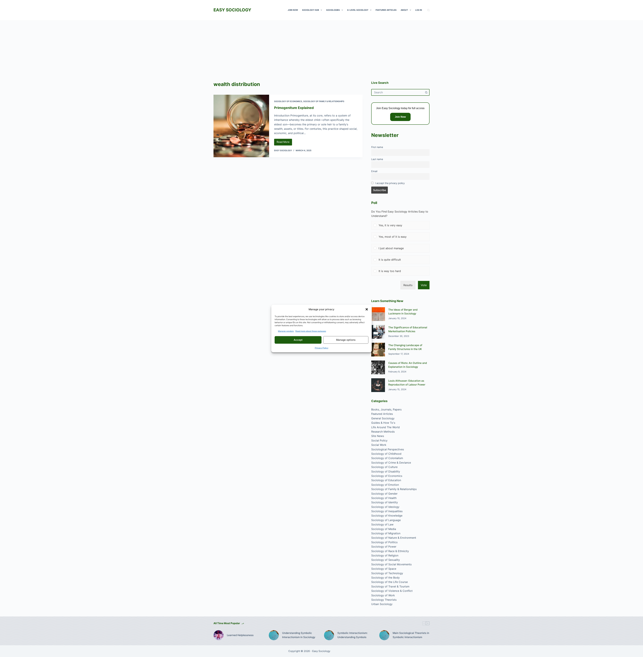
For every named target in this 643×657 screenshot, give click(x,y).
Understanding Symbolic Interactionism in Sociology (298, 635)
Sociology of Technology (387, 573)
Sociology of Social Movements (391, 564)
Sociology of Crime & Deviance (391, 462)
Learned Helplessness (240, 635)
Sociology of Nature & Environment (393, 537)
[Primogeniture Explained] (241, 126)
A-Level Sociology (357, 10)
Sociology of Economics (288, 101)
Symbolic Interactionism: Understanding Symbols (352, 635)
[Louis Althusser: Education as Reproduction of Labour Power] (378, 385)
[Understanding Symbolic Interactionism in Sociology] (274, 635)
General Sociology (383, 418)
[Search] (428, 10)
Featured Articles (386, 10)
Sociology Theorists (384, 599)
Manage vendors (286, 331)
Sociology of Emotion (385, 484)
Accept (298, 339)
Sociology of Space (383, 568)
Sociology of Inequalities (387, 511)
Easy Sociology (232, 9)
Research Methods (383, 431)
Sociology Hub (310, 10)
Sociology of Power (383, 546)
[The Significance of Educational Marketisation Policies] (378, 332)
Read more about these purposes (310, 331)
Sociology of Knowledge (386, 515)
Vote (424, 285)
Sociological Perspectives (387, 449)
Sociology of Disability (385, 471)
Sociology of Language (386, 520)
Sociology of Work (383, 595)
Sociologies (333, 10)
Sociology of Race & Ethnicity (390, 551)
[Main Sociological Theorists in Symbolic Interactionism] (384, 635)
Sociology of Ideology (385, 507)
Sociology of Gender (384, 493)
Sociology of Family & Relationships (323, 101)
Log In (418, 10)
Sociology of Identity (384, 502)
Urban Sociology (381, 604)
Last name (377, 159)
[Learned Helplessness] (218, 635)
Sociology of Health (384, 498)
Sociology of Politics (384, 542)
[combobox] (397, 92)
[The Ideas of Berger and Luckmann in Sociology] (378, 314)
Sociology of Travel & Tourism (390, 586)
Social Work (378, 444)
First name (377, 147)
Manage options (345, 339)
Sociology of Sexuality (385, 559)
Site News (377, 436)
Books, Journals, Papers (386, 409)
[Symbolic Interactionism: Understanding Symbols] (329, 635)
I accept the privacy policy (390, 183)
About (404, 10)
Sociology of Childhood (386, 453)
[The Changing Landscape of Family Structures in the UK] (378, 349)
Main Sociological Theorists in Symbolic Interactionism (411, 635)
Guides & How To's (383, 422)
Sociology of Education (386, 480)
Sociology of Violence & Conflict (392, 590)
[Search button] (426, 92)
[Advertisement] (321, 45)
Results (407, 285)
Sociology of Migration (385, 533)
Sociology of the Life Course (389, 582)
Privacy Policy (321, 347)
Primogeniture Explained (294, 108)
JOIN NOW (293, 10)
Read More (284, 142)
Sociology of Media (383, 529)
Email (374, 171)
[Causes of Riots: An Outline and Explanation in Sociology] (378, 367)
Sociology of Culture (384, 467)
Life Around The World (385, 427)
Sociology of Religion (384, 555)
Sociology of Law (382, 524)
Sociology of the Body (385, 577)
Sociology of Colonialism (387, 458)
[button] (366, 309)
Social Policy (379, 440)
